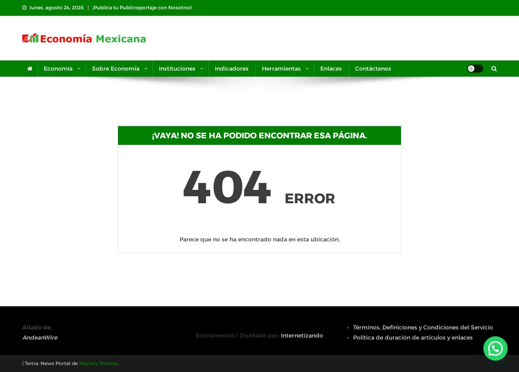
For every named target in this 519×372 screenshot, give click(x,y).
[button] (495, 348)
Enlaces (331, 68)
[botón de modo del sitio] (475, 69)
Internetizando (302, 335)
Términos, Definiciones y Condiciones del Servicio (423, 327)
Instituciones (177, 68)
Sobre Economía (115, 68)
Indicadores (232, 68)
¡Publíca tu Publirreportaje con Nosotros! (142, 7)
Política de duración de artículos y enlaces (413, 337)
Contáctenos (373, 68)
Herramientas (281, 68)
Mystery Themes (98, 363)
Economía (58, 68)
